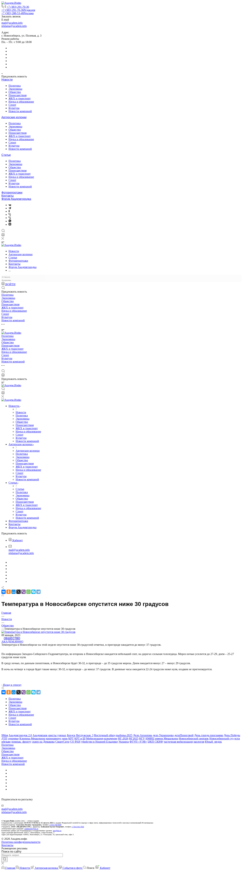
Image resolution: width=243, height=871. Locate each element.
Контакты (7, 195)
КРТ (71, 738)
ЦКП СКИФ (155, 741)
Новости (7, 79)
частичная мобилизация (178, 741)
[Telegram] (10, 208)
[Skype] (33, 592)
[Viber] (10, 214)
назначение (110, 738)
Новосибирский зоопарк (194, 738)
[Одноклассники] (9, 211)
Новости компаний (20, 111)
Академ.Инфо (12, 641)
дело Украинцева (163, 735)
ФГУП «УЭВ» (138, 741)
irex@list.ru (57, 831)
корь (65, 738)
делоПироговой (184, 735)
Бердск (71, 735)
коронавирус (54, 738)
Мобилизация (94, 738)
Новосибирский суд (221, 738)
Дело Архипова (142, 735)
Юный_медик (213, 741)
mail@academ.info (12, 22)
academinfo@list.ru (31, 829)
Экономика (15, 88)
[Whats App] (10, 221)
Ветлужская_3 (84, 735)
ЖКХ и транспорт (20, 98)
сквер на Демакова (43, 741)
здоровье (13, 738)
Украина (123, 741)
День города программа (208, 735)
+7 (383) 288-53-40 (17, 13)
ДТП (4, 738)
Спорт (12, 104)
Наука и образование (21, 101)
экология (198, 741)
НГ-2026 (123, 738)
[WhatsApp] (28, 592)
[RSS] (2, 595)
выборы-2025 (124, 735)
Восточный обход (104, 735)
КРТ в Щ (79, 738)
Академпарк (40, 735)
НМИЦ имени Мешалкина (162, 738)
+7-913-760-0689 (55, 825)
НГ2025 (133, 738)
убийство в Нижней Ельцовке (99, 741)
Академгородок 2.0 (20, 735)
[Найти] (4, 859)
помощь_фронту (21, 741)
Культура (14, 108)
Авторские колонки (14, 117)
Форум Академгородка (16, 198)
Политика (15, 85)
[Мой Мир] (13, 592)
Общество (15, 92)
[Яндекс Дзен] (10, 224)
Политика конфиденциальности (20, 841)
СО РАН (75, 741)
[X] (18, 592)
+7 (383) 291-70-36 (18, 6)
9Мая (4, 735)
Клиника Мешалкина (32, 738)
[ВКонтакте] (10, 204)
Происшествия (18, 95)
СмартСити (62, 741)
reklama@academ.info (14, 26)
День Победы (232, 735)
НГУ (142, 738)
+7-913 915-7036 (78, 827)
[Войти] (3, 235)
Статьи (6, 154)
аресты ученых (57, 735)
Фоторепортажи (11, 192)
